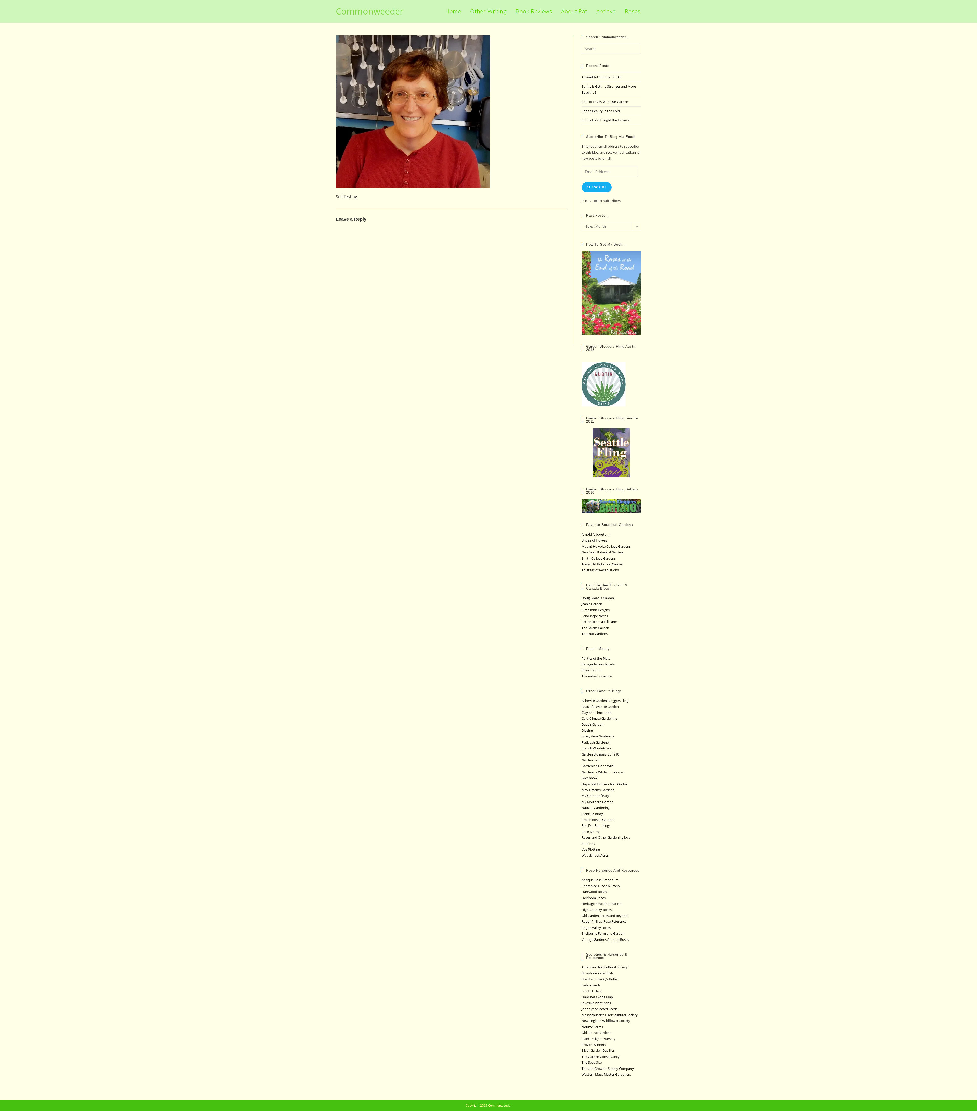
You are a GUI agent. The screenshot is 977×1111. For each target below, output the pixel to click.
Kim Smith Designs (596, 610)
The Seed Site (592, 1062)
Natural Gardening (596, 807)
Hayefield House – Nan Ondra (604, 784)
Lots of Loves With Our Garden (605, 101)
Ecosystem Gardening (598, 736)
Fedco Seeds (591, 985)
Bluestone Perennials (597, 973)
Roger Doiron (592, 670)
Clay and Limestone (596, 712)
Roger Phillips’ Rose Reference (604, 921)
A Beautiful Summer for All (601, 77)
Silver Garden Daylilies (598, 1050)
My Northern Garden (597, 802)
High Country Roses (597, 909)
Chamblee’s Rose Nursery (601, 886)
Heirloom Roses (594, 897)
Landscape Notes (595, 616)
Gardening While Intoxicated (603, 772)
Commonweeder (370, 11)
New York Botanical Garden (602, 552)
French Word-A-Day (596, 748)
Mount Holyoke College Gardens (606, 546)
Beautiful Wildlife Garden (600, 706)
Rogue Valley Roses (596, 927)
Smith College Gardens (599, 558)
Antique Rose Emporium (600, 880)
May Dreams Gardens (598, 790)
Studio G (588, 843)
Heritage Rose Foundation (601, 903)
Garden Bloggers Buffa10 (600, 754)
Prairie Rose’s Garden (597, 819)
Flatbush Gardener (596, 742)
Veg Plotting (591, 849)
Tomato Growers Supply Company (608, 1068)
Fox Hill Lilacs (592, 991)
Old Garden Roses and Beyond (605, 915)
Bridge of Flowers (595, 540)
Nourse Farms (592, 1026)
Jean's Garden (592, 604)
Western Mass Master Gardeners (606, 1074)
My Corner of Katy (595, 795)
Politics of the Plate (596, 658)
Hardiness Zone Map (597, 997)
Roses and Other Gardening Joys (606, 837)
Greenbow (589, 778)
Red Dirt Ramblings (596, 825)
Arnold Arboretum (595, 534)
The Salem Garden (595, 627)
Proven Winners (594, 1044)
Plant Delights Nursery (598, 1038)
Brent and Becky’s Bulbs (599, 979)
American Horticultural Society (605, 967)
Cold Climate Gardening (599, 718)
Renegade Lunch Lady (598, 664)
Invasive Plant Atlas (596, 1003)
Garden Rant (591, 760)
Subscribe (597, 187)
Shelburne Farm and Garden (603, 933)
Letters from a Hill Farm (599, 621)
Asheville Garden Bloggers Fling (605, 700)
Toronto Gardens (595, 633)
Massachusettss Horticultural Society (610, 1015)
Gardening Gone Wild (598, 766)
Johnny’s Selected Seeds (599, 1009)
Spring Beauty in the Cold (601, 111)
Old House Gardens (596, 1032)
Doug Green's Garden (598, 598)
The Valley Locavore (597, 676)
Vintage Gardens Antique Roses (605, 939)
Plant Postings (592, 813)
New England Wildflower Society (606, 1020)
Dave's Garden (593, 724)
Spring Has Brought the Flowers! (606, 120)
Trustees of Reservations (600, 570)
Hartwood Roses (594, 891)
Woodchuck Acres (595, 855)
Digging (587, 730)
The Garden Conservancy (601, 1056)
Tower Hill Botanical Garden (602, 564)
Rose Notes (590, 831)
